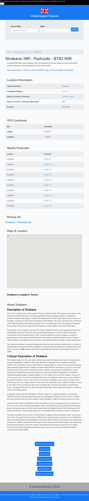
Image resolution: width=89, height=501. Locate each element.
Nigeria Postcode (44, 469)
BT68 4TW (48, 195)
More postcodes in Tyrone (18, 70)
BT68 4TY (47, 201)
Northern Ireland (19, 52)
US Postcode (44, 454)
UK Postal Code (68, 495)
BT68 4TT (47, 185)
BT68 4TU (48, 190)
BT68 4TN (48, 164)
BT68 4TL (47, 159)
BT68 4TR (47, 175)
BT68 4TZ (47, 206)
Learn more (62, 1)
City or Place (16, 26)
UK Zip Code (80, 495)
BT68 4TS (47, 180)
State (42, 26)
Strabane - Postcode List (18, 222)
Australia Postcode (44, 464)
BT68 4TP (47, 170)
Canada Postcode (44, 459)
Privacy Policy (54, 497)
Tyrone (29, 52)
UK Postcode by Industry (44, 444)
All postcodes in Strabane (62, 70)
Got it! (2, 4)
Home (9, 52)
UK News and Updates (44, 474)
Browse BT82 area (40, 70)
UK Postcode (44, 449)
